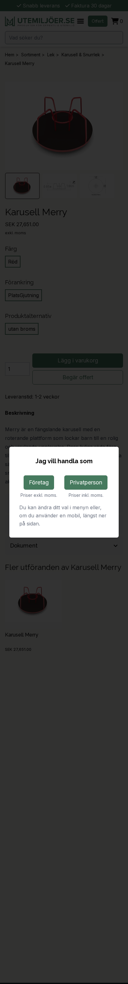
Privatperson (86, 482)
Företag (39, 482)
